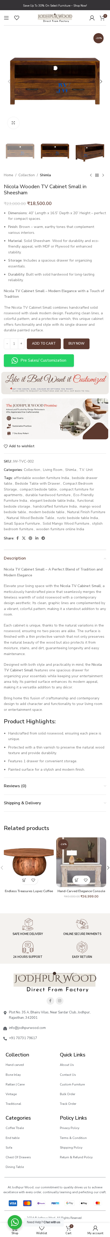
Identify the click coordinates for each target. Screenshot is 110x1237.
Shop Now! (80, 6)
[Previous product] (91, 175)
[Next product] (103, 175)
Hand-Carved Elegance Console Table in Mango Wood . (81, 893)
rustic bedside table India (77, 517)
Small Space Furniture (22, 523)
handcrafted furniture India (55, 506)
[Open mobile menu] (6, 18)
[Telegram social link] (43, 538)
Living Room (52, 469)
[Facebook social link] (17, 538)
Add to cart (44, 343)
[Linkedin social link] (37, 538)
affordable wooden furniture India (41, 477)
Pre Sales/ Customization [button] (43, 360)
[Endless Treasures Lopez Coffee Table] (29, 862)
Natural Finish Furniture (86, 512)
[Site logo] (55, 17)
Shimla (45, 175)
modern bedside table (46, 512)
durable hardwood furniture (48, 495)
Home (8, 175)
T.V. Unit (86, 469)
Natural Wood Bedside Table (30, 517)
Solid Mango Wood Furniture (66, 523)
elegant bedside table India (52, 500)
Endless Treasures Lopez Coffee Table (29, 893)
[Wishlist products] (17, 18)
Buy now (76, 343)
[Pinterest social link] (30, 538)
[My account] (92, 18)
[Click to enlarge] (13, 123)
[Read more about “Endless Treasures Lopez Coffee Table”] (24, 880)
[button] (9, 81)
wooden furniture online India (60, 529)
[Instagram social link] (59, 1001)
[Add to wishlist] (33, 880)
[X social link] (23, 538)
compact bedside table (38, 489)
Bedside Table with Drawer (37, 483)
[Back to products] (97, 175)
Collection (26, 175)
